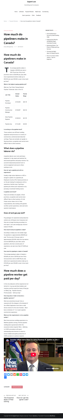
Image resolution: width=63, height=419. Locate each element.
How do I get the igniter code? (22, 398)
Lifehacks (21, 11)
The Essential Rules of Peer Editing (10, 398)
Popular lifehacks (29, 11)
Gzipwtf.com (31, 1)
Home (16, 11)
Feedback (38, 15)
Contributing (45, 11)
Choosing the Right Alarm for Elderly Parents (53, 52)
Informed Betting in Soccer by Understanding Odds (53, 35)
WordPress (52, 415)
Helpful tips (38, 11)
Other (33, 15)
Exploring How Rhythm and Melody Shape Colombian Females (52, 41)
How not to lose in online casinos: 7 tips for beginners (53, 57)
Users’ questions (26, 15)
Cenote (34, 415)
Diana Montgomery (8, 46)
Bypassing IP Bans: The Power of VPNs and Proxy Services (53, 47)
